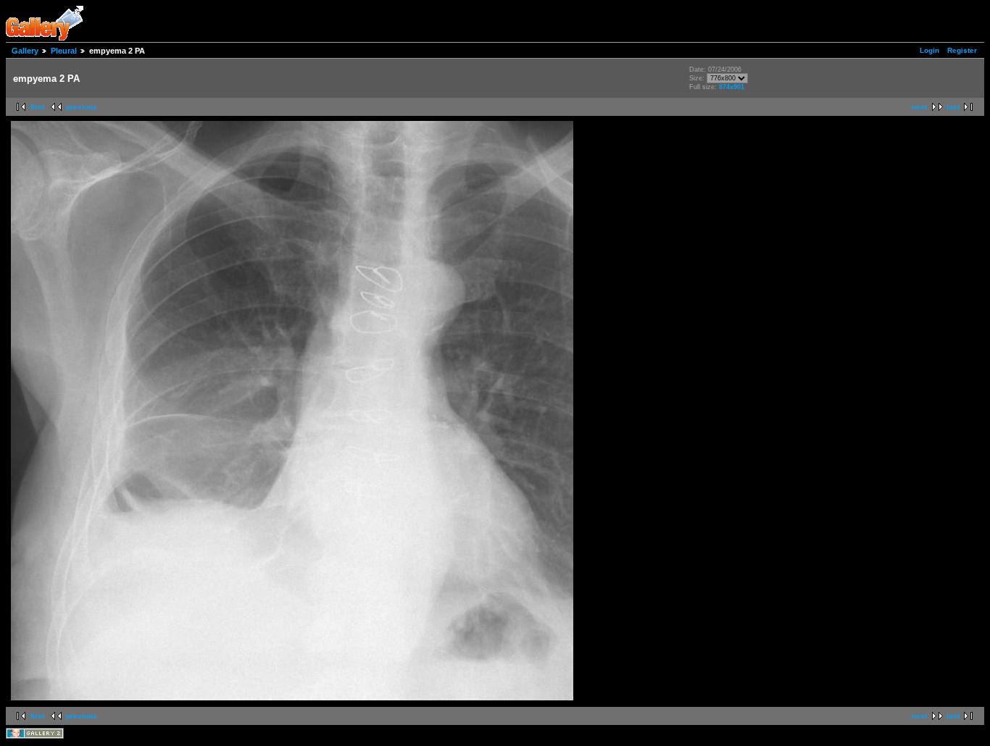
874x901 (731, 87)
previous (81, 107)
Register (962, 50)
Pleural (64, 50)
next (919, 107)
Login (929, 50)
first (37, 107)
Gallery (25, 50)
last (953, 107)
